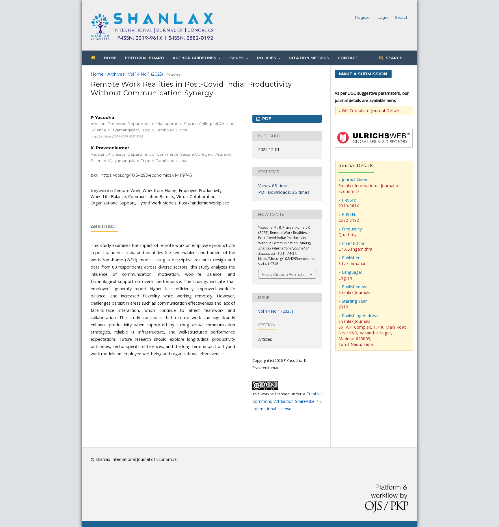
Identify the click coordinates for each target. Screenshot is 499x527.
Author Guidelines (195, 57)
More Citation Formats (283, 274)
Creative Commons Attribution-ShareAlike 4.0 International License (287, 401)
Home (110, 57)
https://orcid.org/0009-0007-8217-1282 (117, 136)
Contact (348, 57)
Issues (237, 57)
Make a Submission (363, 74)
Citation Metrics (309, 57)
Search (394, 57)
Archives (115, 74)
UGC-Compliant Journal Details (369, 110)
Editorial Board (144, 57)
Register (363, 17)
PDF (266, 118)
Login (383, 17)
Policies (267, 57)
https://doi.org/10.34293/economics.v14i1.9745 (146, 175)
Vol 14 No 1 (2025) (145, 74)
